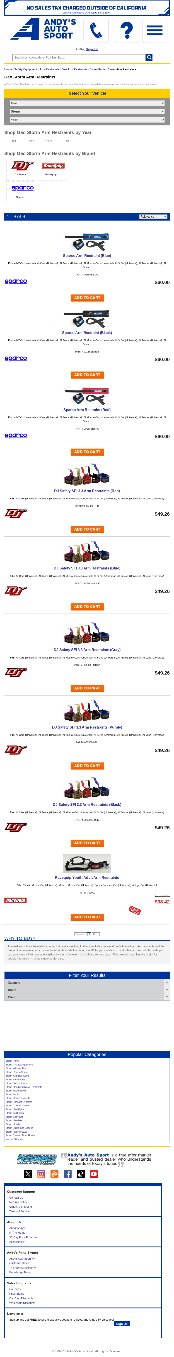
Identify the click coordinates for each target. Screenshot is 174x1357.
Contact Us (16, 1197)
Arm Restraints (49, 69)
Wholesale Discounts (22, 1303)
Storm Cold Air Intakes (18, 1105)
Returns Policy (18, 1202)
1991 (31, 141)
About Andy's (17, 1228)
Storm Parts (97, 69)
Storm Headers (14, 1120)
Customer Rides (19, 1263)
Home (8, 69)
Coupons (15, 1289)
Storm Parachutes (16, 1079)
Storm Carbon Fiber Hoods (20, 1135)
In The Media (17, 1232)
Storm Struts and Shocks (19, 1128)
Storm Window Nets (16, 1068)
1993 (66, 141)
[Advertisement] (87, 1026)
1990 (14, 141)
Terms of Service (19, 1211)
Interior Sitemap (14, 1139)
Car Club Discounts (21, 1298)
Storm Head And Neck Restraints (24, 1087)
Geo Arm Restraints (74, 69)
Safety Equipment (25, 69)
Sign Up (122, 1324)
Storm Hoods (13, 1124)
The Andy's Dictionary (22, 1268)
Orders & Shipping (20, 1206)
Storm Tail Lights (15, 1113)
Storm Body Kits (14, 1116)
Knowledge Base (19, 1272)
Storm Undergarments (18, 1098)
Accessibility (16, 1242)
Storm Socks (13, 1094)
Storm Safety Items (16, 1083)
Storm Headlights (15, 1109)
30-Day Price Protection (24, 1237)
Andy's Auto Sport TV (22, 1258)
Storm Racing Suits (16, 1072)
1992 (49, 141)
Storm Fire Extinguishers (19, 1064)
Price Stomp (16, 1293)
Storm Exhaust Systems (19, 1102)
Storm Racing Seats (17, 1131)
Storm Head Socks (16, 1090)
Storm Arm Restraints (17, 1075)
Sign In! (92, 49)
